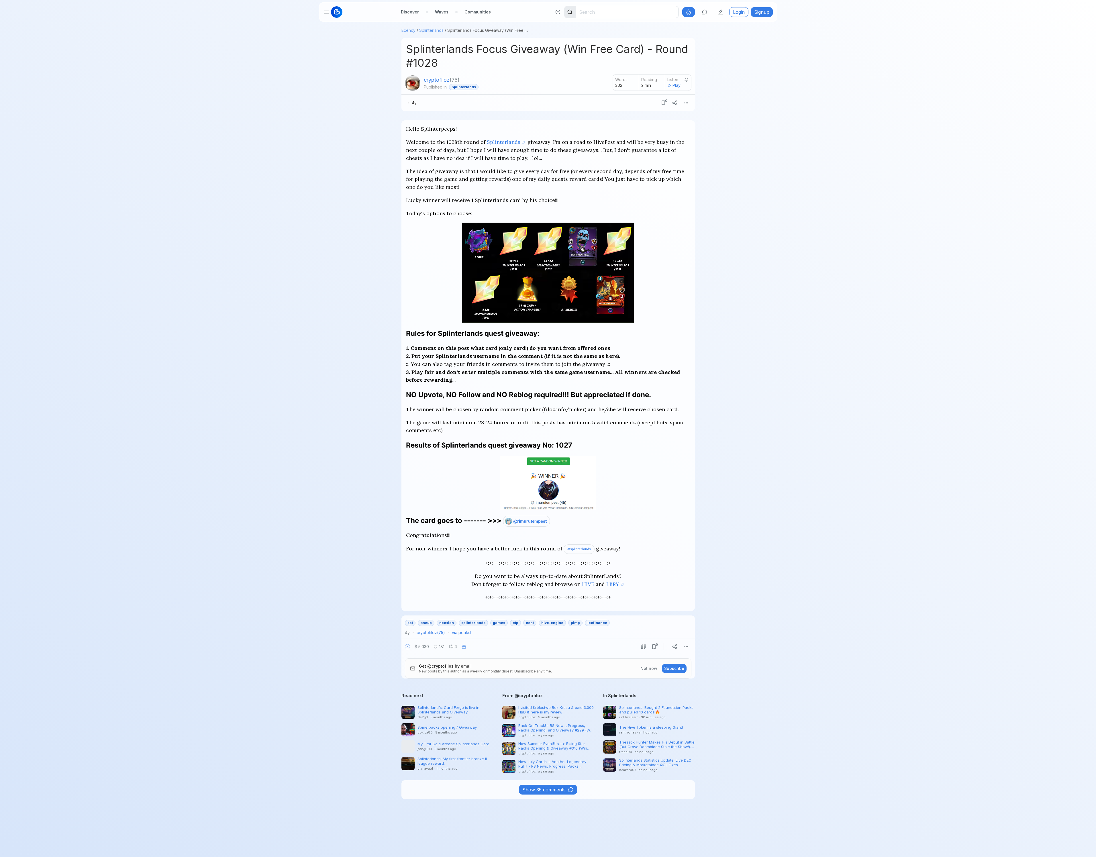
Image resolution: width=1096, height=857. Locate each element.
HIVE (588, 584)
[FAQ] (558, 12)
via (461, 632)
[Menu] (686, 102)
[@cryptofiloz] (412, 83)
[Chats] (704, 12)
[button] (407, 646)
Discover (410, 11)
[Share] (674, 103)
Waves (441, 11)
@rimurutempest (530, 521)
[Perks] (688, 12)
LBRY (612, 584)
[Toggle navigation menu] (326, 12)
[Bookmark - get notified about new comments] (663, 102)
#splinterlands (579, 549)
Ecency (408, 30)
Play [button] (676, 85)
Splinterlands (431, 30)
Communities (477, 11)
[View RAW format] (643, 646)
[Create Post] (720, 12)
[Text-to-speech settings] (686, 79)
